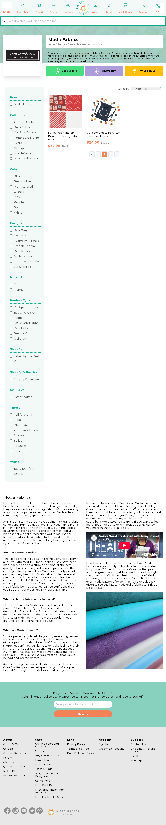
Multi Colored (23, 186)
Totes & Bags (43, 768)
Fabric (18, 318)
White (18, 212)
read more (87, 61)
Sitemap (136, 760)
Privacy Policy (76, 744)
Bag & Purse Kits (25, 312)
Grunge (19, 148)
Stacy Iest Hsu (24, 267)
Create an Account (111, 748)
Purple (19, 202)
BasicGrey (21, 230)
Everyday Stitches (26, 241)
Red (17, 207)
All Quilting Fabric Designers (47, 775)
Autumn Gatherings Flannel (33, 122)
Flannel (19, 289)
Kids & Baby (43, 764)
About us (9, 762)
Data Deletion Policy (80, 753)
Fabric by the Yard (26, 356)
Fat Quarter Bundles (28, 323)
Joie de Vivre (22, 153)
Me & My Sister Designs (29, 251)
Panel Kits (21, 328)
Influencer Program (16, 775)
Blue (17, 176)
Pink (17, 197)
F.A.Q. (135, 756)
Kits (16, 361)
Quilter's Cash (12, 744)
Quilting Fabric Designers (73, 44)
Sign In (103, 744)
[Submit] (5, 21)
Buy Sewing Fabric (47, 755)
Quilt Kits (20, 338)
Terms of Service (78, 748)
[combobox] (83, 21)
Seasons (19, 435)
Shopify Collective (26, 379)
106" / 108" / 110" (24, 469)
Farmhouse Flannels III (29, 138)
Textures (20, 446)
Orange (19, 192)
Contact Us (138, 744)
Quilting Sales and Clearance (47, 745)
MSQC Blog (10, 771)
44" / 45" (19, 474)
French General (25, 246)
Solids (18, 440)
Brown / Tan (22, 181)
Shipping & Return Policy (143, 750)
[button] (6, 8)
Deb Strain (21, 235)
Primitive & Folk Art (27, 430)
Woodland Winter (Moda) (31, 158)
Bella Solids (22, 127)
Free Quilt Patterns (47, 785)
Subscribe (41, 751)
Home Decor (44, 759)
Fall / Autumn (23, 414)
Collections (42, 780)
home (51, 44)
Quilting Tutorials (14, 766)
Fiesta (18, 143)
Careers (8, 748)
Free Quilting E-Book (49, 797)
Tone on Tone (23, 451)
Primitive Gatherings (28, 261)
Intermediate (23, 397)
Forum (7, 757)
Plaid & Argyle (23, 425)
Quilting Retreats (14, 753)
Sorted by (123, 88)
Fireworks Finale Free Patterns (49, 791)
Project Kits (22, 333)
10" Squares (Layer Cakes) (31, 307)
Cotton (19, 284)
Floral (18, 420)
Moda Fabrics (23, 104)
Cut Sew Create (25, 132)
